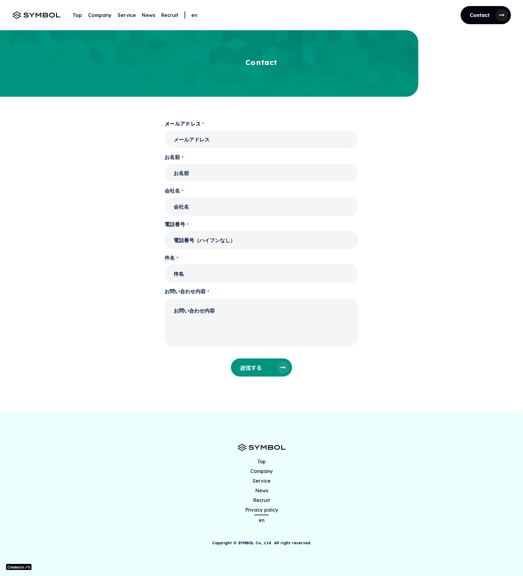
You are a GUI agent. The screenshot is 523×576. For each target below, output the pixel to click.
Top (77, 15)
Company (100, 15)
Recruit (170, 15)
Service (127, 15)
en (194, 15)
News (148, 15)
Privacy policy (261, 510)
